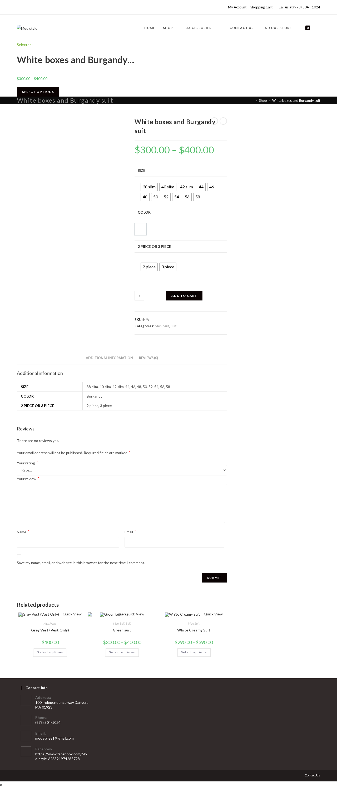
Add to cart (184, 296)
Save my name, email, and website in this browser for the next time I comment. (81, 562)
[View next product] (223, 121)
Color (144, 212)
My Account (237, 7)
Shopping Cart (261, 7)
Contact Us (312, 775)
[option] (140, 229)
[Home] (252, 100)
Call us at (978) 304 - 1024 (299, 7)
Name (23, 532)
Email (130, 532)
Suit (166, 326)
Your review (28, 478)
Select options (50, 652)
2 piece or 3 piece (154, 246)
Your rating (27, 463)
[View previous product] (214, 121)
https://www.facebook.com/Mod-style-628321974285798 (61, 756)
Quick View (72, 614)
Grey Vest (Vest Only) (50, 630)
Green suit (122, 630)
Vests (53, 623)
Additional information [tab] (109, 358)
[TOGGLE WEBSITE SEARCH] (319, 28)
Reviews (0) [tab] (148, 358)
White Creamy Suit (193, 630)
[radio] (149, 187)
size (141, 170)
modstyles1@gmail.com (54, 738)
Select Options (38, 92)
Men (158, 326)
